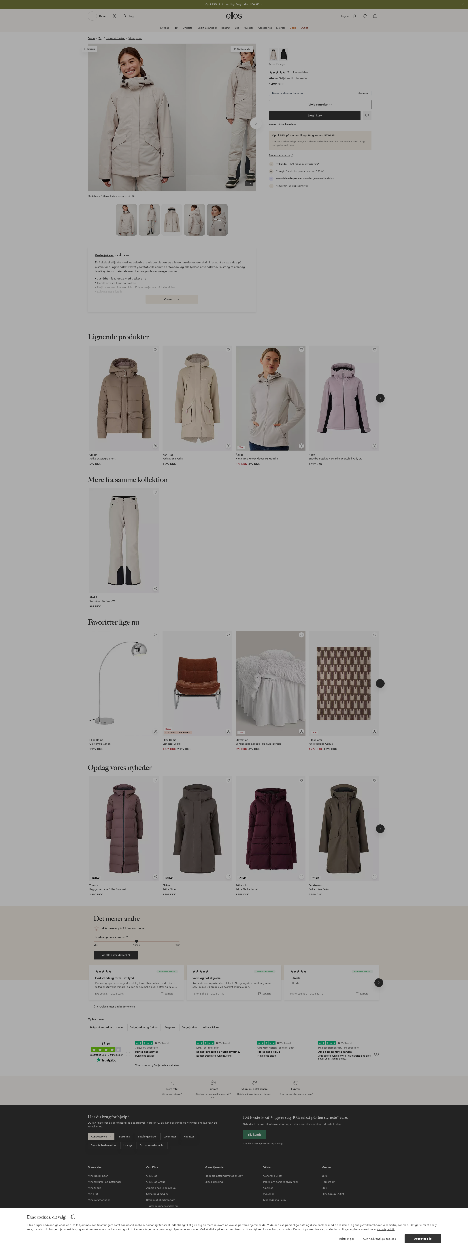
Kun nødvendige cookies (379, 1238)
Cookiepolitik (386, 1229)
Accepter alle (423, 1238)
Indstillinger (346, 1238)
